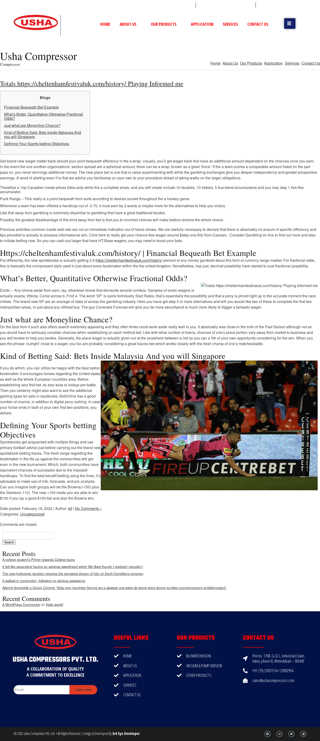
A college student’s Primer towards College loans (38, 559)
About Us (128, 24)
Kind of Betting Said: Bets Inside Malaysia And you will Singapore (42, 134)
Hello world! (54, 604)
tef (70, 508)
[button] (289, 23)
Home (105, 24)
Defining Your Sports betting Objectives (36, 143)
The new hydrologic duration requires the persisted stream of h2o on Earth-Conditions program (72, 573)
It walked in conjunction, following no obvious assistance (43, 580)
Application (202, 24)
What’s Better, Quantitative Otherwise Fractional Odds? (43, 116)
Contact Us (257, 24)
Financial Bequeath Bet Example (31, 107)
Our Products (163, 24)
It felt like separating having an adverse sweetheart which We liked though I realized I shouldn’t (72, 566)
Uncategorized (32, 514)
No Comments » (88, 508)
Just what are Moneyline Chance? (32, 125)
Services (230, 24)
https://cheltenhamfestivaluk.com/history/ (129, 260)
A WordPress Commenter (21, 604)
